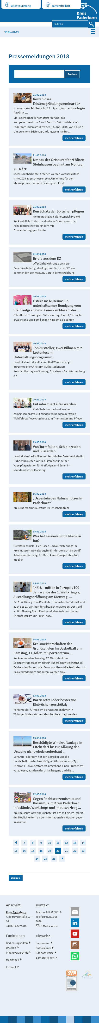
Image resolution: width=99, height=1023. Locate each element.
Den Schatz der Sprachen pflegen (58, 211)
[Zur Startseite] (84, 11)
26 (53, 858)
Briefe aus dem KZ (47, 258)
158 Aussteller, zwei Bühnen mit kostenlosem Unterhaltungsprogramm (47, 352)
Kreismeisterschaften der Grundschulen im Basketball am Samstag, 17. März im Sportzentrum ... (47, 648)
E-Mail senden (49, 926)
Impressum (43, 943)
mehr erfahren (74, 138)
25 (45, 858)
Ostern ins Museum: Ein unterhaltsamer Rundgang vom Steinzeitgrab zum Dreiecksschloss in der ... (47, 305)
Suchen (72, 74)
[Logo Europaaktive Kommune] (87, 974)
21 (66, 850)
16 (24, 850)
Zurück (15, 878)
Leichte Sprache (21, 5)
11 (57, 842)
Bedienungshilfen (17, 943)
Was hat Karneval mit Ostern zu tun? (57, 538)
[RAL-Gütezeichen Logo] (71, 980)
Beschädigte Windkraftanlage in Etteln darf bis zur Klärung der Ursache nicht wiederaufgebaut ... (47, 747)
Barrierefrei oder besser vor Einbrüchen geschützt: (54, 702)
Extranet (11, 967)
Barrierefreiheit (60, 5)
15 (15, 850)
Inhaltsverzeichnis (17, 952)
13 (74, 842)
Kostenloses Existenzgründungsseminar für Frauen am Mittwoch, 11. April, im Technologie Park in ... (49, 106)
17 (32, 850)
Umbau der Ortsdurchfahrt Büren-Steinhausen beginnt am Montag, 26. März (49, 164)
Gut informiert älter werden (54, 404)
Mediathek (12, 960)
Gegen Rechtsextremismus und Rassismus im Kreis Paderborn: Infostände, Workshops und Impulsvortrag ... (47, 803)
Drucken (11, 948)
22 (74, 850)
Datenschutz (43, 948)
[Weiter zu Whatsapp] (79, 956)
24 (37, 858)
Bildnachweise (45, 953)
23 (83, 850)
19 (49, 850)
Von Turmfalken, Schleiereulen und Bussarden (56, 448)
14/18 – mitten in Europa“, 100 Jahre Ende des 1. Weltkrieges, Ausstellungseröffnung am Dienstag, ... (46, 592)
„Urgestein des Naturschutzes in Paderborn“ (57, 500)
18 (41, 850)
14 (83, 842)
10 (49, 842)
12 (66, 842)
